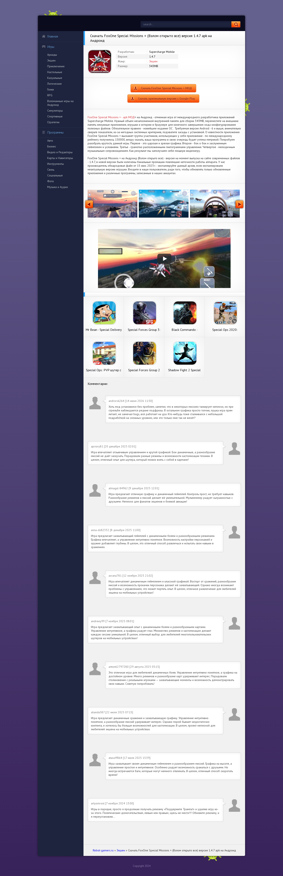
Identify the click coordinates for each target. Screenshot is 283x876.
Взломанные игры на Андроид (60, 103)
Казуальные (54, 78)
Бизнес (51, 146)
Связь (50, 169)
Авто (50, 140)
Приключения (55, 66)
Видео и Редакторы (60, 152)
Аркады (52, 55)
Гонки (50, 89)
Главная (52, 36)
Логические (54, 84)
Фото (50, 181)
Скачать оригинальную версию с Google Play (166, 98)
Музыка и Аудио (57, 187)
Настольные (54, 72)
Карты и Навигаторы (60, 158)
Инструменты (55, 164)
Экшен (51, 60)
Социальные (55, 175)
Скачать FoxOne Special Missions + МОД (166, 88)
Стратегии (53, 122)
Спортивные (55, 116)
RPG (49, 95)
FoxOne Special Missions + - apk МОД (111, 117)
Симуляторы (55, 110)
